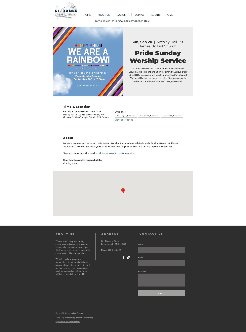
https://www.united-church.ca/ (68, 322)
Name (141, 244)
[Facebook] (123, 258)
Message (142, 271)
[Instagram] (129, 258)
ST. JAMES (66, 11)
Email (141, 257)
